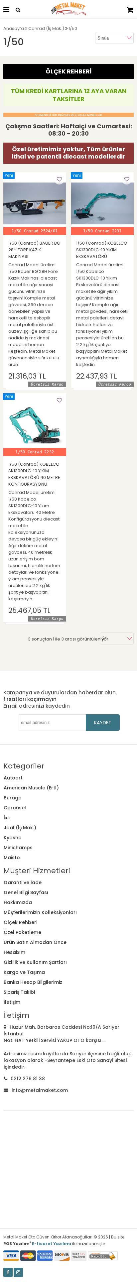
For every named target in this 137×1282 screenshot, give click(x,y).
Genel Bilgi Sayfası (26, 892)
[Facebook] (8, 1272)
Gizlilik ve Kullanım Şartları (35, 962)
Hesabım (14, 952)
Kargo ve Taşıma (24, 972)
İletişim (12, 1002)
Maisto (12, 857)
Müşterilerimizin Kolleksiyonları (40, 912)
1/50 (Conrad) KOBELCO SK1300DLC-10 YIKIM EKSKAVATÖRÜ (101, 250)
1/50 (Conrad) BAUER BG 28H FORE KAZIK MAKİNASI (34, 250)
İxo (7, 817)
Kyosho (13, 837)
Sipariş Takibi (19, 992)
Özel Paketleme (22, 932)
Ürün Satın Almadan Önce (35, 942)
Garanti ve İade (23, 882)
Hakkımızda (18, 902)
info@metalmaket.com (40, 1090)
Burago (13, 797)
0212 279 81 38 (28, 1078)
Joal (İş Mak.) (20, 827)
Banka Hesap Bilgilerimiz (33, 982)
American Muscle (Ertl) (31, 787)
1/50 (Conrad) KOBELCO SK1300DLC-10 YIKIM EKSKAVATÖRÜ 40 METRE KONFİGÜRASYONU (34, 474)
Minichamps (18, 847)
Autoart (13, 777)
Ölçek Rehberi (20, 922)
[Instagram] (18, 1272)
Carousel (15, 807)
